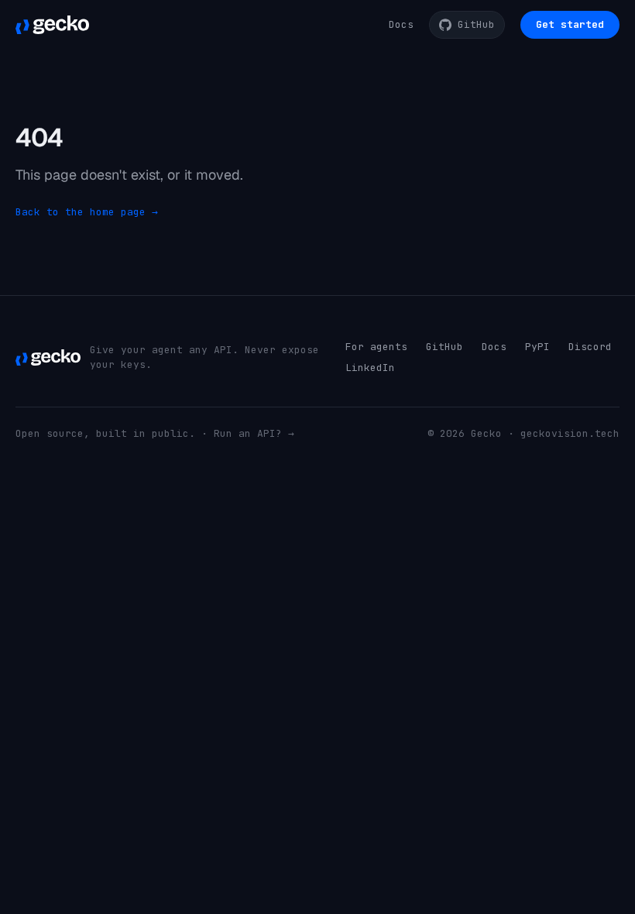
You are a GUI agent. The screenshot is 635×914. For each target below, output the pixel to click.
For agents (376, 346)
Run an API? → (254, 433)
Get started (570, 24)
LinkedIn (370, 367)
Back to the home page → (86, 211)
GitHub (444, 346)
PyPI (537, 346)
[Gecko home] (52, 25)
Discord (590, 346)
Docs (401, 24)
